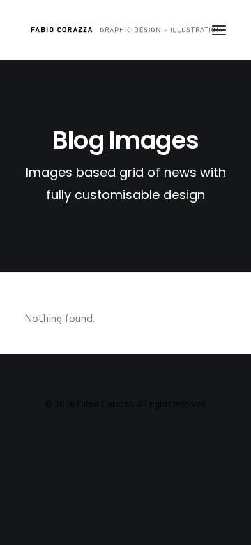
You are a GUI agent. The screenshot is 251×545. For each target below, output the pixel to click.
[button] (219, 30)
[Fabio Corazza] (125, 30)
